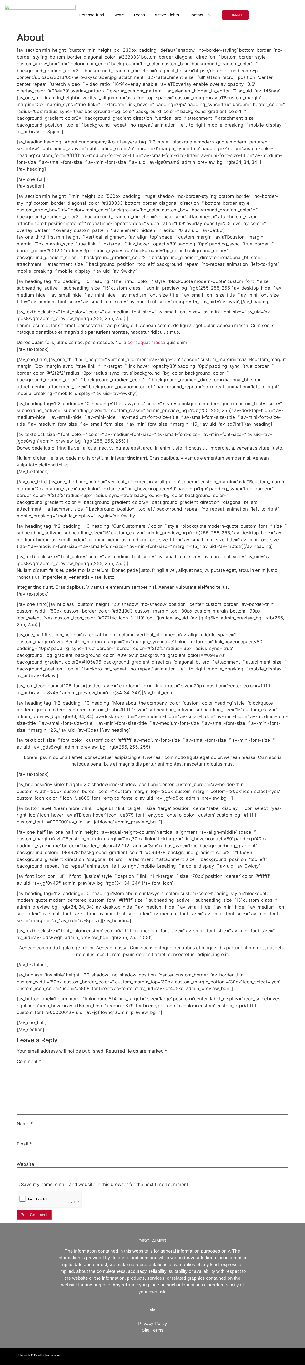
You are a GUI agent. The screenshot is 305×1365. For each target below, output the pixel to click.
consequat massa (146, 342)
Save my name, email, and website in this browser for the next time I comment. (105, 1184)
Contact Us (199, 15)
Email (24, 1144)
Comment (29, 1061)
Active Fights (166, 15)
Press (139, 15)
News (119, 15)
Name (25, 1123)
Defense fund (91, 15)
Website (25, 1164)
